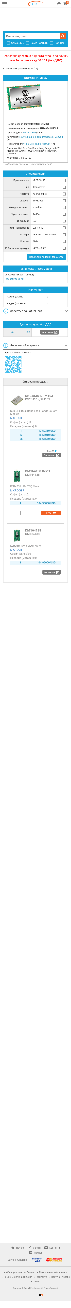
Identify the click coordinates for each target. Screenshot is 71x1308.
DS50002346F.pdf (14, 274)
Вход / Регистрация (59, 3)
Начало (20, 1247)
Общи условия (14, 1272)
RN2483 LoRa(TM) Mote (24, 486)
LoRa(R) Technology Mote (25, 545)
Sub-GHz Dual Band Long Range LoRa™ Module (33, 412)
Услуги (37, 1247)
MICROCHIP (17, 418)
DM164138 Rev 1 (37, 471)
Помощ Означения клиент (17, 1277)
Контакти (54, 1247)
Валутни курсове (60, 1277)
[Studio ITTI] (35, 1295)
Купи (48, 513)
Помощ (38, 1252)
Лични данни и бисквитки (53, 1272)
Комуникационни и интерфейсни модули (41, 137)
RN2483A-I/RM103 (39, 396)
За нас (36, 1281)
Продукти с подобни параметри (46, 257)
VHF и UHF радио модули (19, 68)
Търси (63, 36)
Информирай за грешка (24, 345)
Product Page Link (14, 279)
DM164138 (33, 530)
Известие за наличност (26, 311)
